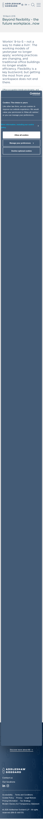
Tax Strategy (25, 801)
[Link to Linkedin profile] (3, 786)
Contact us (7, 778)
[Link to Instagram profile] (7, 786)
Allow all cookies (21, 135)
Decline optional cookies (21, 151)
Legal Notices (30, 798)
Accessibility (7, 795)
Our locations (8, 782)
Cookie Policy (8, 798)
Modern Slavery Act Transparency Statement (20, 804)
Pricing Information (10, 801)
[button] (33, 5)
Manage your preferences (20, 143)
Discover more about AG (20, 750)
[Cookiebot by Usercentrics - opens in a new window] (30, 94)
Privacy (19, 798)
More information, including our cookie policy (17, 125)
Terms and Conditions (24, 795)
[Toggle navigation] (39, 5)
